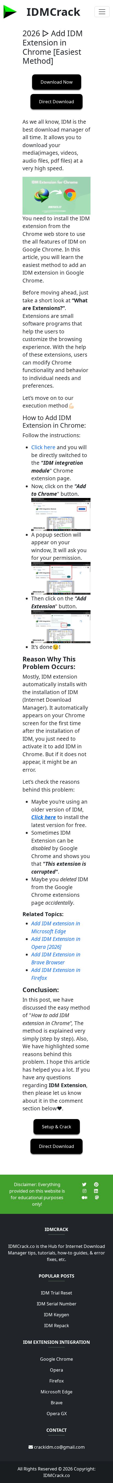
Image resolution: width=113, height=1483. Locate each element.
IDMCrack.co (56, 1475)
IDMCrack (53, 11)
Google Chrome (56, 1359)
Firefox (56, 1381)
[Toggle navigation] (102, 11)
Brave (57, 1403)
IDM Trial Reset (56, 1293)
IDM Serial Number (57, 1304)
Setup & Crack (56, 1127)
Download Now (57, 82)
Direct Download (56, 102)
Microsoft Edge (56, 1392)
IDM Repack (56, 1326)
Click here (43, 447)
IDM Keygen (56, 1315)
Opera (56, 1370)
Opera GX (57, 1414)
